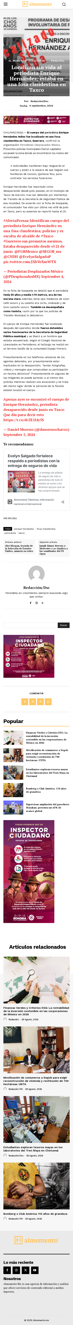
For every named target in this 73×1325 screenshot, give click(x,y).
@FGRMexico (26, 251)
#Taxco (47, 235)
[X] (42, 602)
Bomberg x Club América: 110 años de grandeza (46, 790)
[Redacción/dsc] (36, 574)
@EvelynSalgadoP (35, 256)
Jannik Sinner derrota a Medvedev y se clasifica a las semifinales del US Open (54, 550)
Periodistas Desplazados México (40, 144)
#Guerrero (12, 241)
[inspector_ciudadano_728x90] (36, 123)
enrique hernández (24, 529)
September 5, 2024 (19, 434)
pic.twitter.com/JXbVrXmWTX (29, 261)
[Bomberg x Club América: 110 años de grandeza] (13, 790)
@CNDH (10, 256)
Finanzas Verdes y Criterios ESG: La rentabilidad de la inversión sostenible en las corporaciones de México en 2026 (46, 737)
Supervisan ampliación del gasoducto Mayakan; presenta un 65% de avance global (47, 808)
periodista (51, 132)
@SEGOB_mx (50, 251)
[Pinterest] (40, 701)
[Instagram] (36, 602)
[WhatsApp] (48, 701)
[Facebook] (30, 602)
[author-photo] (5, 1019)
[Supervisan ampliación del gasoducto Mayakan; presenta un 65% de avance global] (13, 808)
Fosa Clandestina (46, 529)
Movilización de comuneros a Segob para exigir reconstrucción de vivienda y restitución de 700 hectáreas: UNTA (47, 755)
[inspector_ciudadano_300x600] (28, 922)
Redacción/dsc (39, 101)
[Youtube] (35, 1270)
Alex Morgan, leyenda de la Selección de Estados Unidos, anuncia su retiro (19, 549)
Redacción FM (15, 1089)
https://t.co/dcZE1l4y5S (23, 419)
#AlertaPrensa (16, 220)
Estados (38, 61)
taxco (22, 533)
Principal (58, 61)
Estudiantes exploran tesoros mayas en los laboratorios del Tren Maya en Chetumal (47, 773)
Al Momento (17, 61)
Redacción (13, 1019)
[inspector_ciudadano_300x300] (28, 676)
